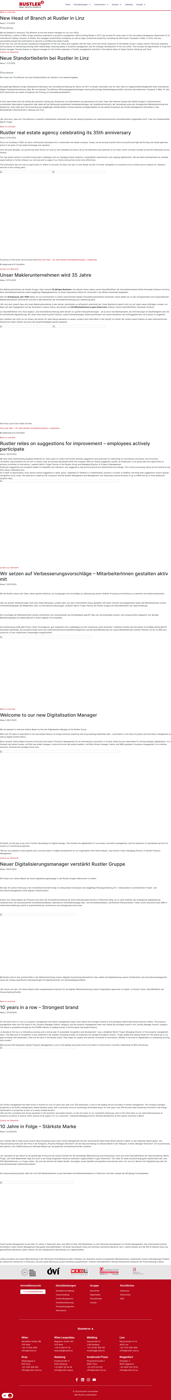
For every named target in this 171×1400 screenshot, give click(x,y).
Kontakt (139, 5)
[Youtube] (94, 1379)
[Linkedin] (82, 1379)
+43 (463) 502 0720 (129, 1367)
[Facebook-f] (77, 1379)
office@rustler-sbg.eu (63, 1370)
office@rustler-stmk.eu (32, 1370)
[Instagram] (88, 1379)
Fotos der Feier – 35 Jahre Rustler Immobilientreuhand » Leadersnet (67, 260)
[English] (5, 1396)
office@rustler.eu (29, 1350)
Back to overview (7, 12)
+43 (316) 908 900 (30, 1367)
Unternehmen (100, 5)
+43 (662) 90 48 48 (63, 1367)
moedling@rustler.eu (96, 1350)
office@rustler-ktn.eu (129, 1370)
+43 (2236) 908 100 (96, 1347)
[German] (10, 1396)
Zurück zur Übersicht (9, 52)
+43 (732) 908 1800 (128, 1347)
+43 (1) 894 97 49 (62, 1347)
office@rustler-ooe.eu (129, 1350)
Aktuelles (129, 5)
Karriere (115, 5)
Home (67, 5)
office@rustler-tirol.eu (96, 1370)
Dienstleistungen (81, 5)
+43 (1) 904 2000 (29, 1347)
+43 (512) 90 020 (95, 1367)
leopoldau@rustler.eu (63, 1350)
